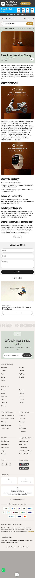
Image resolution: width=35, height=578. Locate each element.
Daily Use (21, 399)
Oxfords (21, 370)
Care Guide (22, 431)
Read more (16, 313)
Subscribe (27, 355)
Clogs (3, 380)
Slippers (7, 540)
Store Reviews (5, 447)
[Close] (33, 4)
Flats (2, 374)
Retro (2, 399)
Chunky (21, 396)
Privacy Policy (23, 444)
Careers (3, 454)
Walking (21, 393)
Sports (3, 393)
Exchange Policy (24, 441)
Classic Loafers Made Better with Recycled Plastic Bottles (16, 308)
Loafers (3, 370)
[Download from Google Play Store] (26, 464)
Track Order (22, 419)
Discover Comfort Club (7, 415)
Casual (3, 390)
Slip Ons (21, 367)
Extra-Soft (4, 402)
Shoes (2, 540)
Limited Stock (5, 428)
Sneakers (4, 367)
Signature (4, 396)
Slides (3, 377)
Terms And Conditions (25, 451)
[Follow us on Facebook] (6, 464)
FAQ (20, 425)
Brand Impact (5, 441)
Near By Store (5, 444)
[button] (17, 10)
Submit (17, 271)
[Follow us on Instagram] (2, 464)
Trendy (21, 402)
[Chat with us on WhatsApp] (3, 570)
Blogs (3, 451)
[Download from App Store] (26, 468)
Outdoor (3, 406)
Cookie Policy (23, 447)
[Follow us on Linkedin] (10, 464)
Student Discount (6, 425)
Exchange (22, 422)
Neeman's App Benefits (7, 419)
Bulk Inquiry (22, 428)
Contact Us (22, 415)
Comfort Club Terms (25, 454)
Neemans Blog (9, 28)
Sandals (21, 377)
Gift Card (3, 422)
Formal (21, 390)
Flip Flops (22, 374)
